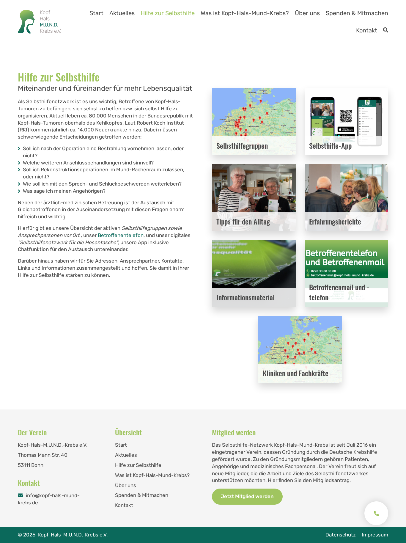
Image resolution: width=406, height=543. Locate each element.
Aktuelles (122, 13)
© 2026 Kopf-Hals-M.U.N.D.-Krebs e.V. (63, 535)
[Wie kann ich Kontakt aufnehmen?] (376, 513)
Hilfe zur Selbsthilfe (168, 13)
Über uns (307, 13)
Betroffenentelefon (121, 235)
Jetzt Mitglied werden (247, 496)
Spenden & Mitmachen (357, 13)
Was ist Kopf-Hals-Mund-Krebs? (245, 13)
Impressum (375, 535)
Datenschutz (340, 535)
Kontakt (366, 30)
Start (96, 13)
